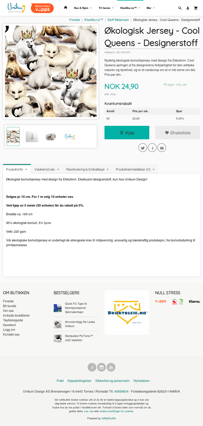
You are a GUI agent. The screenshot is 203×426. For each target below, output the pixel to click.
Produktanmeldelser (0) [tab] (133, 169)
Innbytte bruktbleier (16, 315)
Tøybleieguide (13, 320)
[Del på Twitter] (142, 147)
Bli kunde (9, 306)
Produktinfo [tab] (14, 169)
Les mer (89, 411)
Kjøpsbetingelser (79, 380)
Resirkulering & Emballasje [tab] (85, 169)
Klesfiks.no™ (128, 8)
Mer (149, 8)
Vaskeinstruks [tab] (44, 169)
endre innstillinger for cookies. (117, 411)
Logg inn (9, 329)
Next (96, 71)
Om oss (8, 310)
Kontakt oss (11, 334)
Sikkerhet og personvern (112, 380)
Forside (74, 19)
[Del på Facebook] (152, 147)
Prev (13, 71)
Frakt (60, 380)
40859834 (121, 391)
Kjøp (129, 132)
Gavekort (9, 325)
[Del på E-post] (161, 147)
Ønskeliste (180, 132)
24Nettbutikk (109, 418)
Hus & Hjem (81, 8)
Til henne (104, 8)
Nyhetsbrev (142, 380)
